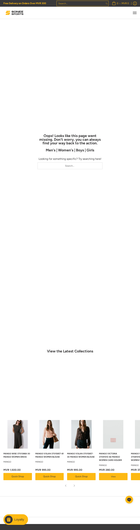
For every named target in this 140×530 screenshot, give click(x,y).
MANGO (7, 462)
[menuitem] (120, 3)
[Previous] (66, 485)
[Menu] (134, 13)
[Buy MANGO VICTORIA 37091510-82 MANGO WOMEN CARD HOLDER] (113, 434)
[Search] (106, 3)
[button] (129, 499)
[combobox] (81, 3)
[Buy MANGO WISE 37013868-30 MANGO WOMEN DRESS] (17, 434)
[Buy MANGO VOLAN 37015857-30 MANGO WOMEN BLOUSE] (81, 434)
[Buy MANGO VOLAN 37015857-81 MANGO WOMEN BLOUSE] (49, 434)
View (113, 476)
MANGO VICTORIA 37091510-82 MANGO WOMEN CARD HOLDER (110, 456)
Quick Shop (17, 476)
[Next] (74, 485)
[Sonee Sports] (14, 13)
